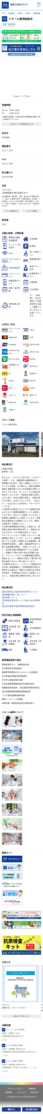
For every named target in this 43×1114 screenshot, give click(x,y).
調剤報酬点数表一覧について (14, 595)
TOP (3, 13)
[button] (20, 444)
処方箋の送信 (31, 1109)
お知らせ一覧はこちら (21, 1016)
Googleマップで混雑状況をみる (21, 124)
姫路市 (27, 13)
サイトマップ (21, 1092)
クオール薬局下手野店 (14, 1061)
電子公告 (34, 1092)
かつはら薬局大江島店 (14, 1045)
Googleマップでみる (21, 96)
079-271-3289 (7, 151)
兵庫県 (20, 13)
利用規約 (8, 1092)
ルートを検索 (32, 211)
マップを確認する (11, 211)
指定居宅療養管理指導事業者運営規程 (18, 606)
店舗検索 (11, 13)
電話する (11, 1109)
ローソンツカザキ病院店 (15, 1030)
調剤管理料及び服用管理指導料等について (20, 592)
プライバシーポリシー (15, 1088)
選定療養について (9, 598)
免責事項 (32, 1088)
